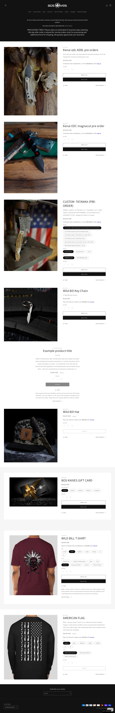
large (87, 551)
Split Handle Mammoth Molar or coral (75, 245)
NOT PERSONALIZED (82, 257)
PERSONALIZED (69, 257)
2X (65, 646)
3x (63, 555)
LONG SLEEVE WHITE (84, 653)
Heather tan (66, 561)
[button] (5, 5)
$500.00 (88, 490)
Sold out (57, 384)
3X (70, 646)
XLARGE (98, 643)
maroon (65, 565)
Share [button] (66, 85)
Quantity (65, 66)
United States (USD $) (10, 707)
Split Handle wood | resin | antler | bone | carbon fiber (79, 242)
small (72, 551)
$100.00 (72, 490)
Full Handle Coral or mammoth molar (75, 238)
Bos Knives (101, 708)
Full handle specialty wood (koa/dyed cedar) (77, 231)
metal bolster (68, 251)
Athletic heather (97, 565)
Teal (97, 561)
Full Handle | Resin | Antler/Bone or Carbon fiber (78, 235)
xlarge (94, 551)
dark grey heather (76, 565)
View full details (100, 85)
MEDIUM (82, 643)
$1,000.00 (96, 490)
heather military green (79, 561)
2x (100, 551)
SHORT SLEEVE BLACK (70, 656)
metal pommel (80, 251)
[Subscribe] (70, 693)
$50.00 (64, 490)
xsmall (65, 551)
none (89, 251)
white (90, 561)
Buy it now (84, 79)
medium (79, 551)
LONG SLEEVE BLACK (70, 653)
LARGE (90, 643)
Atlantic (87, 565)
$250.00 (80, 490)
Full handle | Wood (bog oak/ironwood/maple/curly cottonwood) (82, 228)
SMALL (74, 643)
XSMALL (67, 643)
